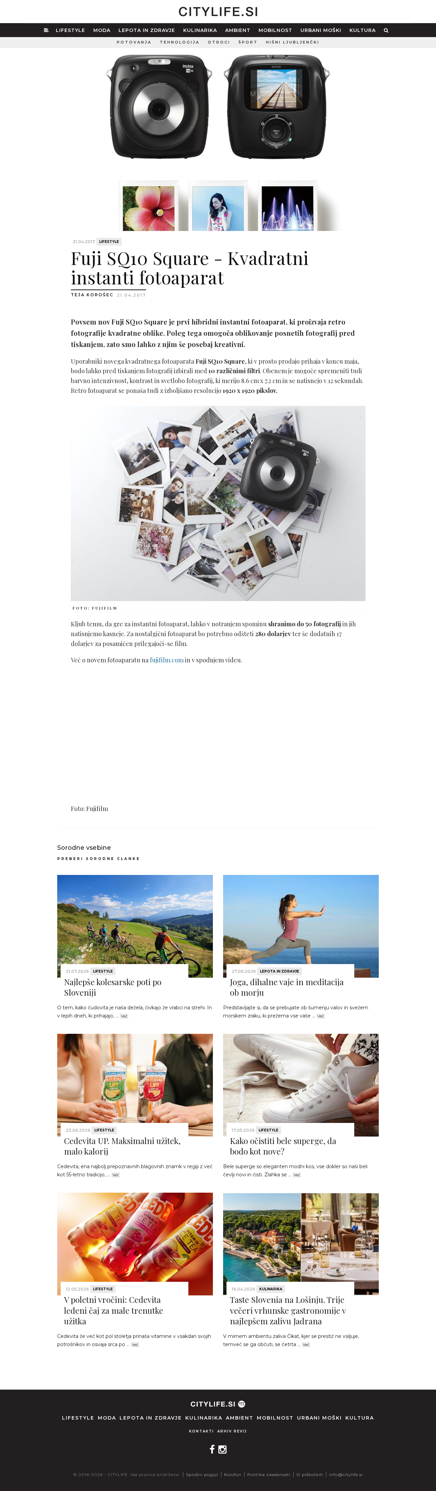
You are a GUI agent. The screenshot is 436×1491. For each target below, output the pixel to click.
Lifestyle (70, 30)
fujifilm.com (167, 660)
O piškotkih (309, 1474)
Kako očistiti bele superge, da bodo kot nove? (283, 1146)
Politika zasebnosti (269, 1474)
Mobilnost (275, 30)
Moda (101, 30)
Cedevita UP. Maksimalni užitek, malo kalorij (122, 1146)
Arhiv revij (232, 1431)
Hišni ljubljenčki (293, 42)
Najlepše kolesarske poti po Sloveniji (112, 987)
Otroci (219, 42)
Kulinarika (200, 30)
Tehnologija (180, 42)
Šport (248, 42)
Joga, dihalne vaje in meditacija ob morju (287, 987)
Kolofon (233, 1474)
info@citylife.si (346, 1474)
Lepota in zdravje (147, 30)
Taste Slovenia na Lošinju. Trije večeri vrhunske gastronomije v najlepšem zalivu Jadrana (288, 1310)
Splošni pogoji (202, 1474)
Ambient (237, 30)
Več (124, 1016)
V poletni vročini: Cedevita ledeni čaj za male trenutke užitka (113, 1310)
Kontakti (201, 1431)
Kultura (362, 30)
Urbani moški (320, 30)
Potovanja (134, 42)
